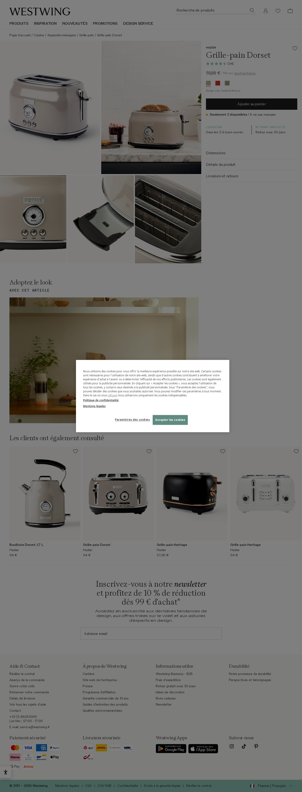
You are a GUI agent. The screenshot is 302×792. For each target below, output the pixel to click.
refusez (112, 395)
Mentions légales (94, 406)
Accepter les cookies (170, 420)
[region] (152, 396)
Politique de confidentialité (101, 400)
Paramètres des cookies (132, 419)
